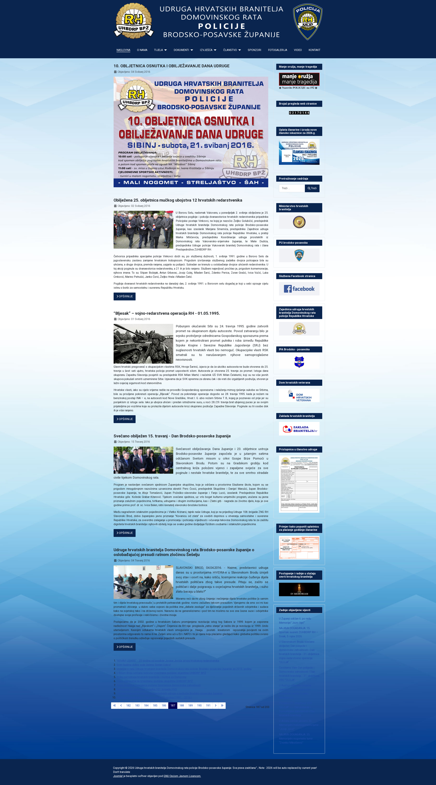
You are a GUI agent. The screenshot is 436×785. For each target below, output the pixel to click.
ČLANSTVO (230, 50)
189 (190, 705)
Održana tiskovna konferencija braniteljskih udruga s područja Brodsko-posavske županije (169, 693)
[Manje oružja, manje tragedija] (299, 79)
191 (208, 705)
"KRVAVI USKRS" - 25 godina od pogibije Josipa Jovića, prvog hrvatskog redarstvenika (167, 660)
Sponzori (254, 50)
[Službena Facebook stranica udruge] (299, 288)
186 (164, 705)
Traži (314, 188)
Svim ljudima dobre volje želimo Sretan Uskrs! (143, 664)
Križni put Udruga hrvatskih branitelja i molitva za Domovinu (151, 677)
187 (172, 705)
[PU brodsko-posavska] (299, 255)
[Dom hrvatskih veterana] (299, 395)
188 (181, 705)
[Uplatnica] (299, 547)
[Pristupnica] (299, 483)
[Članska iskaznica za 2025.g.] (299, 151)
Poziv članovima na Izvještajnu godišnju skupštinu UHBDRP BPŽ (154, 681)
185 (155, 705)
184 (146, 705)
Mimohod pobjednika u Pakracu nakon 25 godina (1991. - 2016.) (154, 697)
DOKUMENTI (181, 50)
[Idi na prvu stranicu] (114, 705)
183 (137, 705)
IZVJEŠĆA (206, 50)
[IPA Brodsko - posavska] (299, 361)
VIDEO (298, 50)
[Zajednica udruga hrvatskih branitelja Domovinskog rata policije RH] (299, 328)
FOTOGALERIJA (277, 50)
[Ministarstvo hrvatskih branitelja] (299, 221)
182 (128, 705)
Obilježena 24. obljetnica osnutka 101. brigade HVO (146, 689)
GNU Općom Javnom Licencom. (182, 776)
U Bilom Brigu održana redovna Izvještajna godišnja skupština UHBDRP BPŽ (161, 673)
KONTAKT (314, 50)
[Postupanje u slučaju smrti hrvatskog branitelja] (299, 589)
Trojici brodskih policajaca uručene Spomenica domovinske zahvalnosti (158, 685)
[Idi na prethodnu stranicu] (121, 705)
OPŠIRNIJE (125, 296)
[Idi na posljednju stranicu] (222, 705)
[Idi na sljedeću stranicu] (216, 705)
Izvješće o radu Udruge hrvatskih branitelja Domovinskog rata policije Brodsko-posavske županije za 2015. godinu (184, 668)
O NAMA (142, 50)
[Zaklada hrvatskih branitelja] (299, 428)
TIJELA (158, 50)
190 (199, 705)
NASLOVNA (123, 50)
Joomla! (118, 776)
